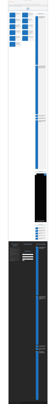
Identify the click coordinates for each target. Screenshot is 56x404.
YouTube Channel (37, 4)
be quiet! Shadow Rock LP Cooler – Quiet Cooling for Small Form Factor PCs (30, 14)
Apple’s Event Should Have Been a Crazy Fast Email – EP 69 (42, 230)
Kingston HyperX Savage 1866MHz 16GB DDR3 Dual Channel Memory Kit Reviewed (42, 121)
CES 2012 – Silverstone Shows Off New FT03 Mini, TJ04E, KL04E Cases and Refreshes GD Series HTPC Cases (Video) (30, 32)
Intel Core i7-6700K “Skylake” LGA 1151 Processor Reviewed (42, 115)
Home (16, 4)
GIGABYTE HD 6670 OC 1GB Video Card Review (30, 37)
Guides (24, 4)
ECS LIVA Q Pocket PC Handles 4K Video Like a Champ (18, 14)
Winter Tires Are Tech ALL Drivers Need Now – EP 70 (42, 228)
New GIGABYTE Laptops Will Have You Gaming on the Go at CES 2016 (42, 118)
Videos (27, 4)
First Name (23, 253)
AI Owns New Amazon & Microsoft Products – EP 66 (42, 238)
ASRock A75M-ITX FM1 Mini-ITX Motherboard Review (18, 37)
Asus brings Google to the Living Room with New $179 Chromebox (30, 25)
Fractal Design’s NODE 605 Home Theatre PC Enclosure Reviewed (18, 31)
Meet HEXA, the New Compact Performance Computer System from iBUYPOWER (18, 25)
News (18, 4)
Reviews (21, 4)
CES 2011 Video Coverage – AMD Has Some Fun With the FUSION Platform (18, 43)
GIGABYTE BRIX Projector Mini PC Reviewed (30, 20)
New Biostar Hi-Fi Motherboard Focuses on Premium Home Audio (18, 20)
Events (30, 4)
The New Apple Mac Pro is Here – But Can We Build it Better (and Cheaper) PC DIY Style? (42, 17)
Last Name (23, 255)
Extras (33, 4)
